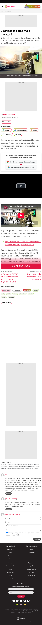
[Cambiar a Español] (25, 604)
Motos (10, 569)
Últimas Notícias (6, 290)
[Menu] (2, 6)
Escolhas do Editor (31, 569)
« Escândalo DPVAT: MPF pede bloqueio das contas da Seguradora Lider (9, 278)
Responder (8, 493)
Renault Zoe (11, 297)
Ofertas (31, 579)
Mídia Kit (10, 559)
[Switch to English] (21, 604)
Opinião (31, 566)
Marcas (31, 549)
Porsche (30, 293)
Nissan (15, 293)
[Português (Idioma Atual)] (17, 604)
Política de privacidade (21, 623)
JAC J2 (8, 293)
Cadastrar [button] (21, 596)
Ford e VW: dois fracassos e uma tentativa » (34, 276)
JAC (3, 293)
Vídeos (10, 575)
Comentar (37, 539)
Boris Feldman (9, 114)
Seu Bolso (31, 572)
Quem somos (10, 549)
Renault (3, 297)
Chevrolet (36, 290)
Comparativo (31, 552)
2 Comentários (6, 122)
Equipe (10, 552)
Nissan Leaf (22, 293)
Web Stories (31, 575)
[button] (32, 6)
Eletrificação (10, 579)
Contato (10, 555)
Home (2, 11)
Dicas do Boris (8, 11)
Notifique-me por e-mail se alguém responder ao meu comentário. (22, 534)
